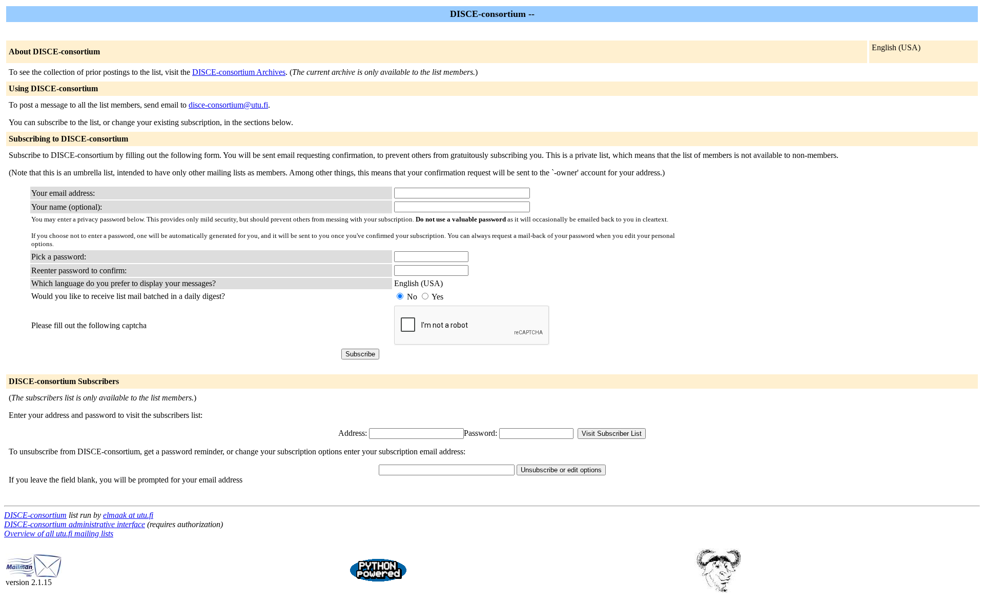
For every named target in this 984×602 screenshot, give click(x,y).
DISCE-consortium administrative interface (74, 524)
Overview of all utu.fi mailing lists (58, 533)
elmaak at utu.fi (128, 515)
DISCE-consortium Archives (238, 72)
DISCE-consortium (35, 515)
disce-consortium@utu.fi (228, 105)
